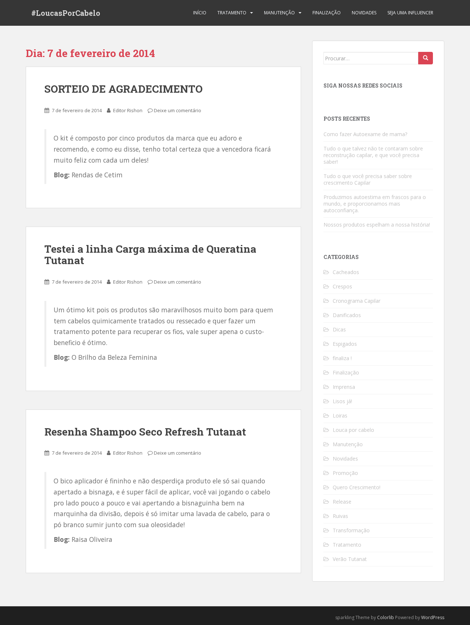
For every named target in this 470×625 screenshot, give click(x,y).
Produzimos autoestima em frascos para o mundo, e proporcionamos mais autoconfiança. (374, 203)
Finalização (326, 13)
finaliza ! (342, 358)
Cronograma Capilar (356, 300)
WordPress (432, 617)
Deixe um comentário (177, 110)
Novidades (364, 13)
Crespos (342, 286)
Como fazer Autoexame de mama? (365, 134)
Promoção (345, 472)
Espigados (345, 343)
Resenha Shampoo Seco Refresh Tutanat (145, 431)
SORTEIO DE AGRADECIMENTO (123, 89)
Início (199, 13)
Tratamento (231, 13)
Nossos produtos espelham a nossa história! (376, 224)
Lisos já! (342, 401)
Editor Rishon (127, 110)
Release (342, 501)
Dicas (339, 329)
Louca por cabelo (353, 429)
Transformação (351, 530)
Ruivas (340, 515)
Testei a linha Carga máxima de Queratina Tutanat (150, 254)
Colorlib (385, 617)
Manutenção (279, 13)
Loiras (340, 415)
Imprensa (344, 386)
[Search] (425, 58)
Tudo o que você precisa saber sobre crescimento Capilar (367, 179)
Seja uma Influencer (410, 13)
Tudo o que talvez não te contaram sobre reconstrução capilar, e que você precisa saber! (373, 155)
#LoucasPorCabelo (65, 13)
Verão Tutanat (350, 558)
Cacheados (346, 272)
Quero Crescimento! (356, 487)
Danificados (347, 315)
